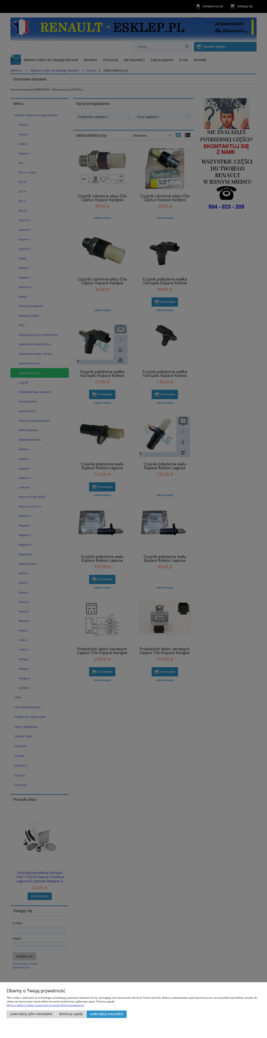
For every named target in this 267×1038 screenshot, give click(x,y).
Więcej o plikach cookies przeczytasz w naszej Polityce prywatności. (45, 1005)
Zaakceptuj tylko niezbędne (31, 1014)
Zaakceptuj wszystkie (106, 1014)
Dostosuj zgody (71, 1014)
